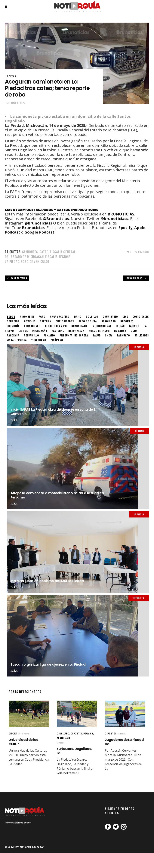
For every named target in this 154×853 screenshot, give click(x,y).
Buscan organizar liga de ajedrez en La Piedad (48, 664)
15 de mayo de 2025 (15, 102)
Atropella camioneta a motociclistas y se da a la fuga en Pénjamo (57, 495)
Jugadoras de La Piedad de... (124, 741)
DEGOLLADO (63, 733)
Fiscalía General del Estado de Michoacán (40, 254)
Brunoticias (33, 227)
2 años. (14, 420)
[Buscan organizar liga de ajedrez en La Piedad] (78, 635)
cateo (43, 251)
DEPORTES (138, 598)
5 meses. (26, 733)
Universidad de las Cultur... (23, 741)
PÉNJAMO (139, 430)
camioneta (30, 251)
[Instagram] (124, 827)
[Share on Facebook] (108, 827)
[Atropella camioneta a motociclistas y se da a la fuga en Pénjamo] (78, 468)
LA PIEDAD (11, 76)
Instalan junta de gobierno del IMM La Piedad (47, 580)
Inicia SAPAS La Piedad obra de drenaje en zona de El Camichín (53, 411)
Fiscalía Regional (58, 256)
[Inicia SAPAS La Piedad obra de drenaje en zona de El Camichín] (78, 385)
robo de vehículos (35, 261)
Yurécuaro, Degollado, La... (74, 750)
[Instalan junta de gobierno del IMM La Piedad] (78, 552)
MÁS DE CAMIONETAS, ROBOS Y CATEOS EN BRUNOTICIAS (51, 209)
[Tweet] (116, 827)
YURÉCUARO (63, 738)
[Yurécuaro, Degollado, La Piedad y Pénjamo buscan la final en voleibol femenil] (77, 714)
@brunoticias (37, 223)
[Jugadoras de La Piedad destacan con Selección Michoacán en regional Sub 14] (125, 714)
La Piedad (12, 261)
